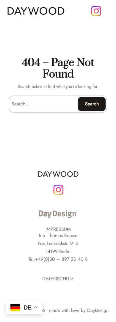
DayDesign (98, 310)
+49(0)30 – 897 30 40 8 (61, 259)
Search (92, 103)
